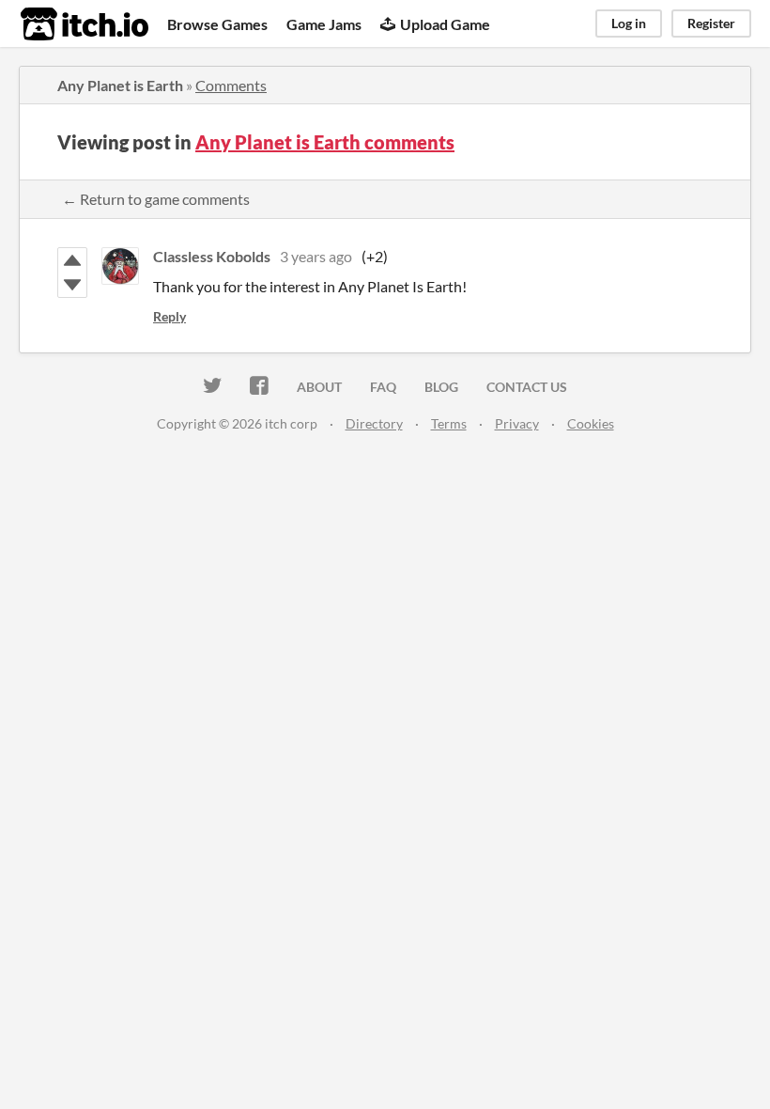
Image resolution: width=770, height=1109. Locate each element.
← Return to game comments (156, 199)
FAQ (383, 387)
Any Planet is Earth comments (324, 142)
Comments (231, 85)
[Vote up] (72, 260)
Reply (169, 316)
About (319, 387)
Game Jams (324, 24)
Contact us (526, 387)
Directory (374, 423)
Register (711, 23)
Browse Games (217, 24)
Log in (628, 23)
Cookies (590, 423)
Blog (441, 387)
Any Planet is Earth (120, 85)
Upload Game (445, 24)
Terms (449, 423)
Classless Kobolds (211, 256)
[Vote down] (72, 285)
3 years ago (316, 256)
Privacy (517, 423)
